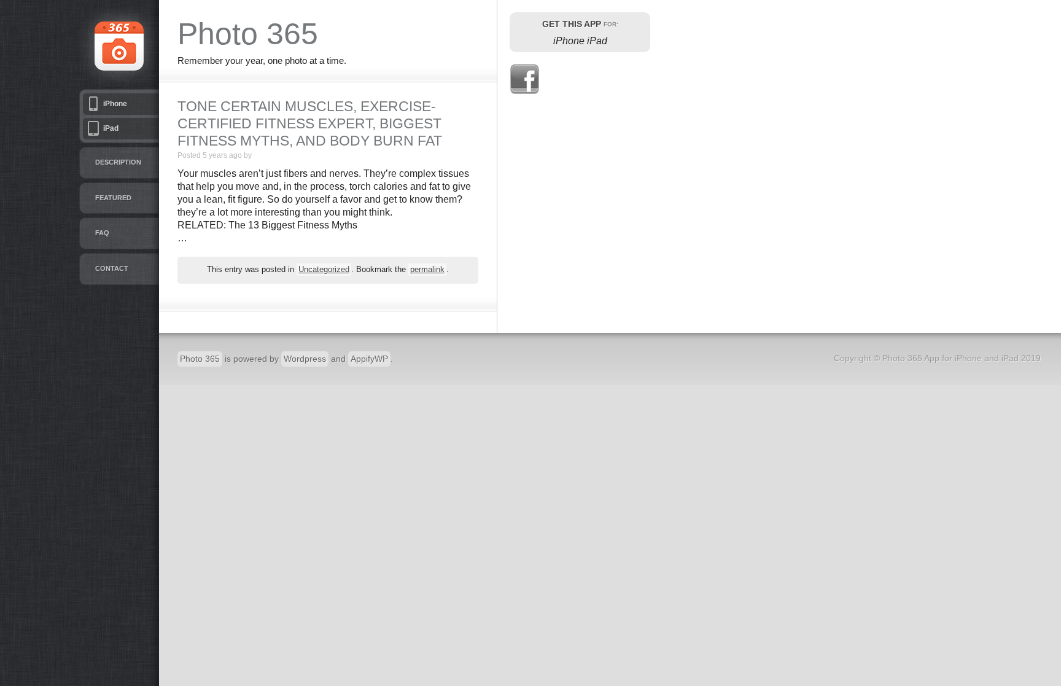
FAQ (102, 232)
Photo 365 (200, 359)
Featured (113, 197)
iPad (111, 128)
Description (118, 162)
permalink (427, 269)
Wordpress (305, 359)
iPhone (115, 103)
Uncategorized (323, 269)
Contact (111, 268)
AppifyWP (369, 359)
